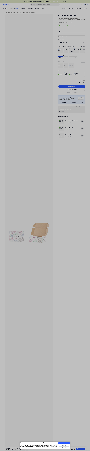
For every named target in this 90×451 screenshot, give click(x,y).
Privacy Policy (35, 447)
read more (64, 447)
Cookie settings (64, 445)
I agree (64, 443)
